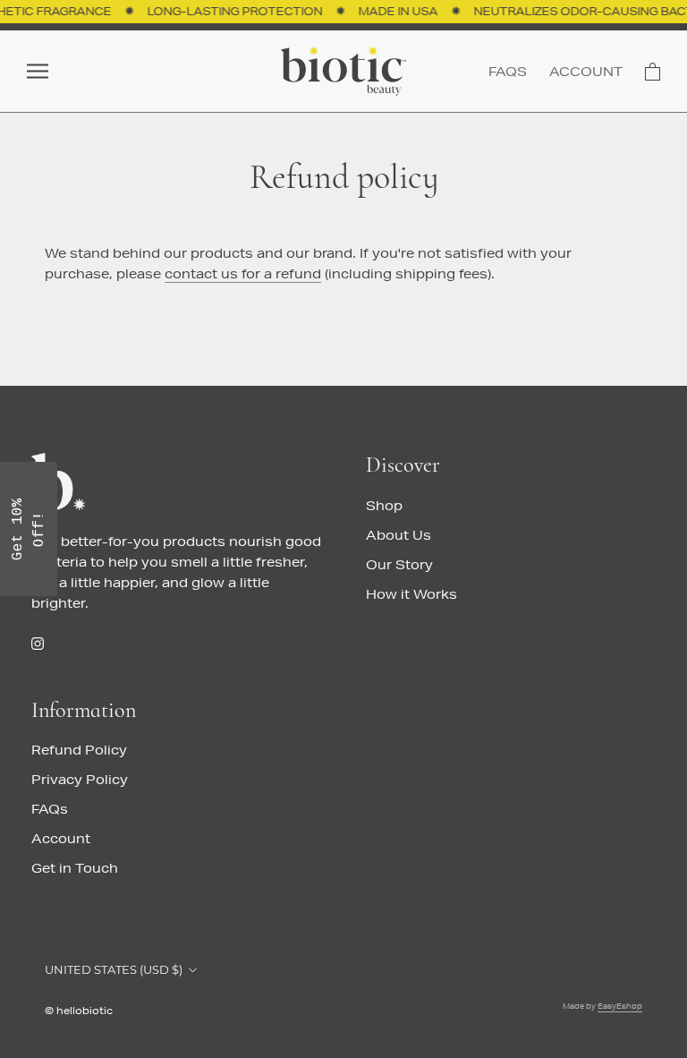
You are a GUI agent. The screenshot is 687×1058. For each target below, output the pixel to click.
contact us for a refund (243, 274)
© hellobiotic (79, 1010)
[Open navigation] (37, 71)
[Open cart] (652, 72)
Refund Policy (79, 750)
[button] (28, 529)
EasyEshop (620, 1005)
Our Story (399, 565)
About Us (398, 535)
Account (586, 71)
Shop (384, 506)
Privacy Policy (79, 780)
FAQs (507, 71)
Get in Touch (74, 868)
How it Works (411, 594)
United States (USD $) (113, 969)
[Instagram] (37, 642)
